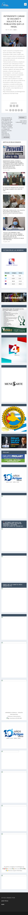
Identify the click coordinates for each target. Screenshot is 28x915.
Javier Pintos (4, 901)
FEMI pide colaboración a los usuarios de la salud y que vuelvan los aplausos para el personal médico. (14, 211)
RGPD (2, 904)
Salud (14, 29)
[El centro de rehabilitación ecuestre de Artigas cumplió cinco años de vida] (14, 178)
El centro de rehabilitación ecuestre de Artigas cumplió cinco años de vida (13, 189)
